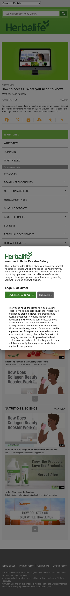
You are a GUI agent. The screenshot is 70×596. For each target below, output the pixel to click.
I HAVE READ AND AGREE (20, 294)
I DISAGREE (45, 294)
